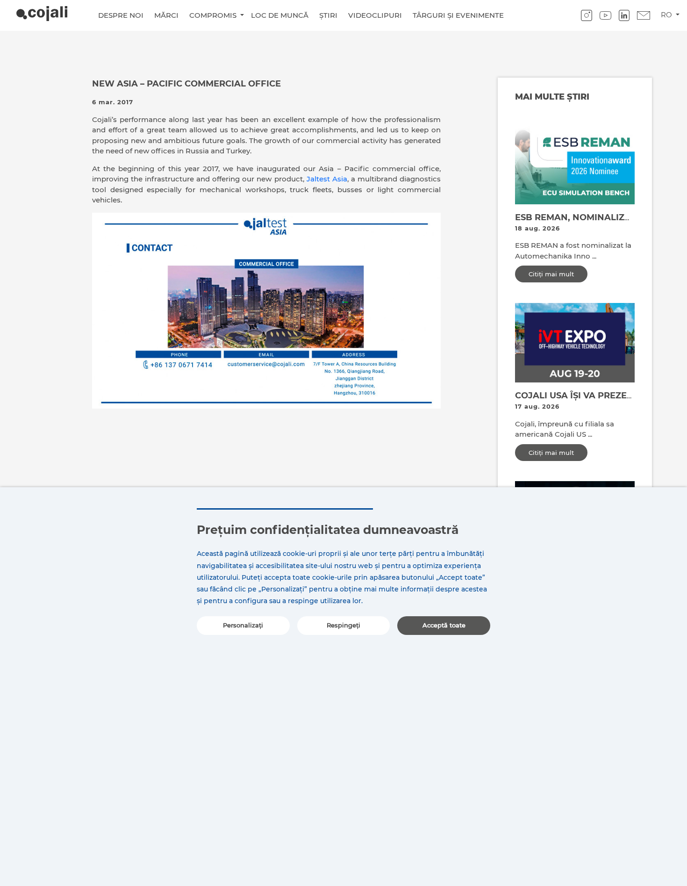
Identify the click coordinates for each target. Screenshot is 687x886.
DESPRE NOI (120, 15)
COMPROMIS (213, 15)
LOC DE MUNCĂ (279, 15)
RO (667, 14)
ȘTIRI (328, 15)
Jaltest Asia (327, 178)
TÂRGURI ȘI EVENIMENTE (458, 15)
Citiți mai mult (551, 274)
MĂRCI (166, 15)
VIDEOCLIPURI (375, 15)
